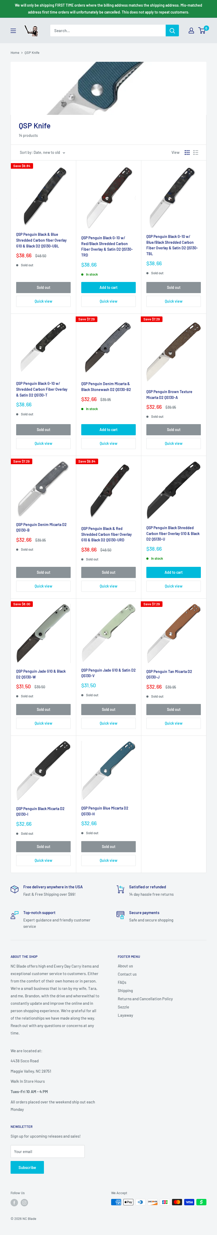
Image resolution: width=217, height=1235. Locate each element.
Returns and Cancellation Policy (145, 998)
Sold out (43, 287)
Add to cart (108, 287)
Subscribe (27, 1167)
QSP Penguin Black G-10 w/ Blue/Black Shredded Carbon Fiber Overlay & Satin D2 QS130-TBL (172, 245)
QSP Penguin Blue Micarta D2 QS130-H (104, 811)
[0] (202, 30)
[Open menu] (13, 31)
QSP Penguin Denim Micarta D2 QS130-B (41, 527)
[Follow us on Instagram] (24, 1202)
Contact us (127, 974)
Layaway (125, 1015)
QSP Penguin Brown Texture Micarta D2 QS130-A (169, 394)
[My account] (191, 30)
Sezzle (123, 1006)
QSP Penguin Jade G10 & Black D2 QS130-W (41, 674)
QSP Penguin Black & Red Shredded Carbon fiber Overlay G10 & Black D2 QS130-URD (106, 534)
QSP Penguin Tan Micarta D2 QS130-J (169, 674)
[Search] (172, 30)
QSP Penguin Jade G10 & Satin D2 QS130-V (108, 673)
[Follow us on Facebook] (14, 1202)
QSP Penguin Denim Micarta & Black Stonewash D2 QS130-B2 (106, 386)
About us (125, 965)
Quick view (43, 301)
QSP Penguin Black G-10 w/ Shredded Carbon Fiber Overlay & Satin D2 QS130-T (41, 389)
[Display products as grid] (187, 152)
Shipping (125, 990)
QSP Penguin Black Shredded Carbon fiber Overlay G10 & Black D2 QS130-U (173, 533)
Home (15, 52)
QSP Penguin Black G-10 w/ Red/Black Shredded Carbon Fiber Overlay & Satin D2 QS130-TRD (107, 246)
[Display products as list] (195, 152)
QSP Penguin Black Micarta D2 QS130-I (40, 811)
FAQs (122, 982)
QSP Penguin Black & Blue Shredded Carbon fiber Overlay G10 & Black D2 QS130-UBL (41, 240)
